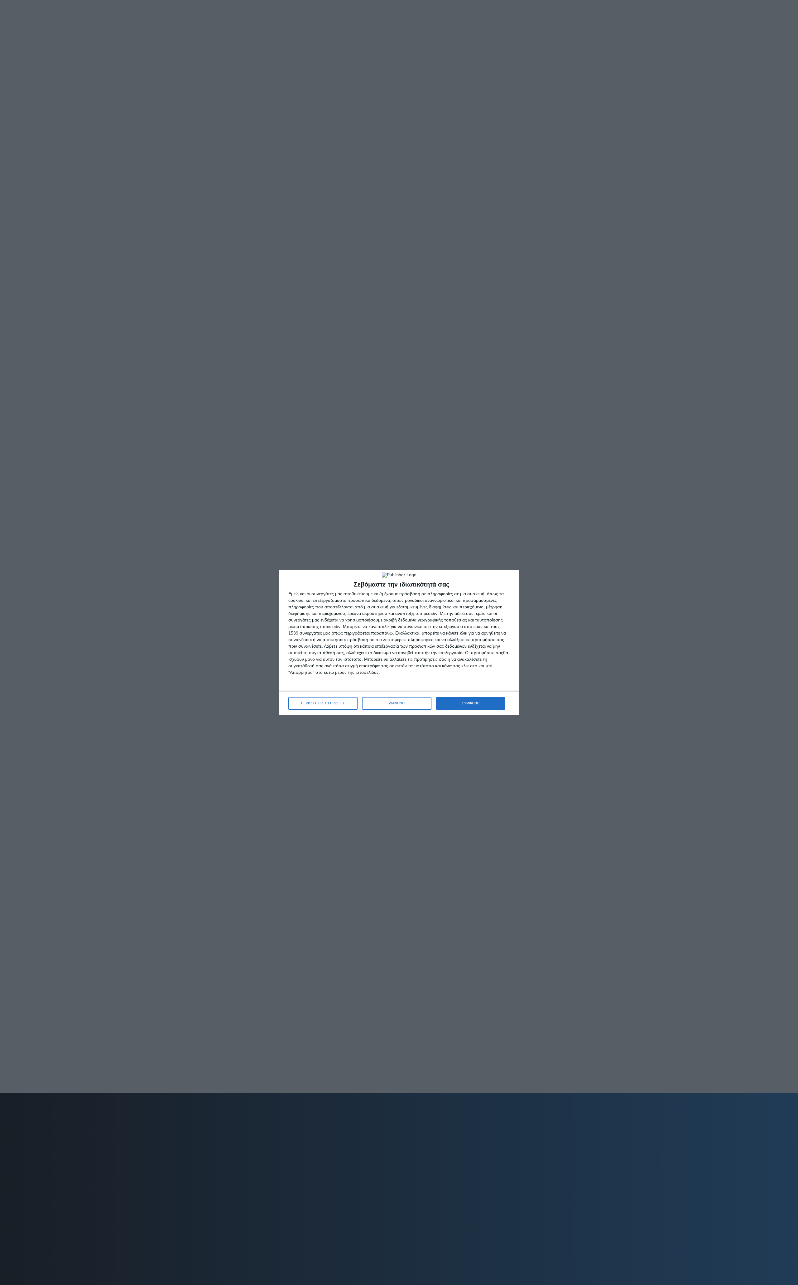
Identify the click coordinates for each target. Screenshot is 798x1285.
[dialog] (399, 642)
